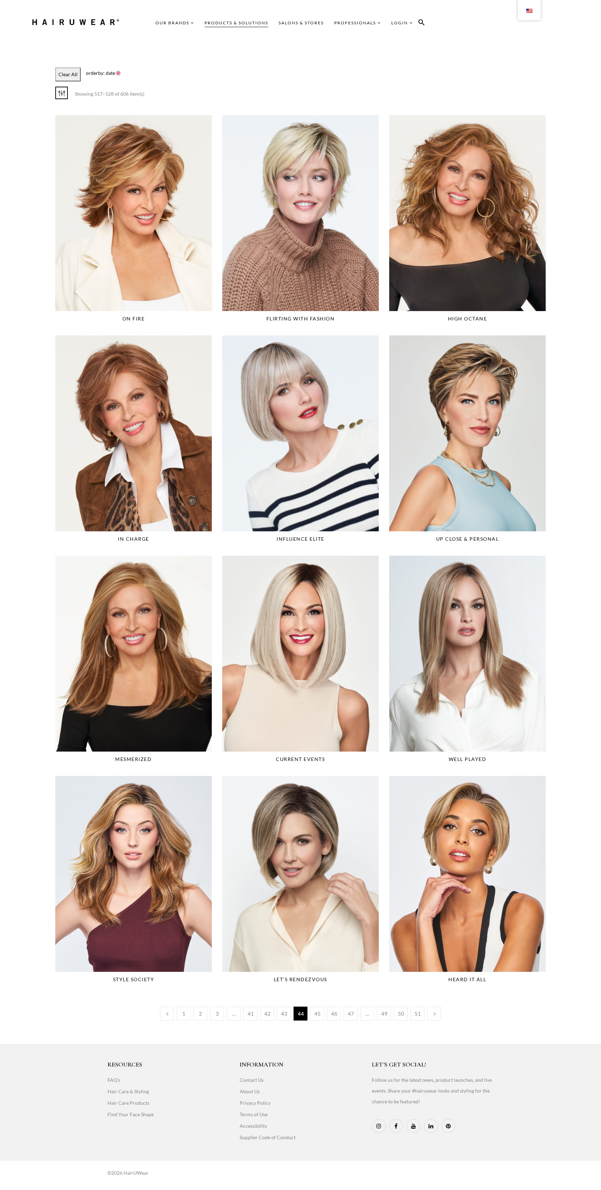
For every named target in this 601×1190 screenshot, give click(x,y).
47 (351, 1013)
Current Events (300, 759)
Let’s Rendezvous (300, 979)
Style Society (133, 979)
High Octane (467, 319)
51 (418, 1013)
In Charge (133, 539)
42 (267, 1013)
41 (251, 1013)
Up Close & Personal (467, 539)
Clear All (68, 74)
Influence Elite (300, 539)
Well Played (468, 759)
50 (401, 1013)
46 (334, 1013)
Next (434, 1014)
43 (284, 1013)
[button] (421, 23)
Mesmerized (133, 759)
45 (317, 1013)
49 (384, 1013)
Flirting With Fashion (300, 319)
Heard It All (467, 979)
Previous (167, 1014)
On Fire (133, 319)
